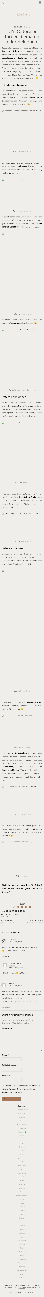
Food (22, 1154)
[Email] (30, 907)
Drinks (22, 1143)
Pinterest (22, 1218)
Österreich (4, 917)
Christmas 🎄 (22, 1132)
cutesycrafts (26, 314)
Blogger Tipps (22, 1124)
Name (5, 1055)
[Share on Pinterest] (16, 911)
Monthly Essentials (22, 1196)
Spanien (22, 1244)
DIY (16, 915)
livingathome (25, 151)
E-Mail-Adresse (9, 1065)
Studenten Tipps (22, 1252)
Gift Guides (22, 1166)
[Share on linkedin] (21, 911)
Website (6, 1075)
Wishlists (22, 1274)
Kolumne (22, 1184)
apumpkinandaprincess (26, 390)
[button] (41, 3)
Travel (22, 1255)
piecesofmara (15, 964)
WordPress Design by (22, 1292)
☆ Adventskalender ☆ (22, 1110)
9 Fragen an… (22, 1113)
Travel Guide (22, 1259)
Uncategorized (22, 1270)
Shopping (22, 1237)
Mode (22, 1192)
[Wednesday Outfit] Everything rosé (11, 922)
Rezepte (22, 1226)
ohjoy (25, 876)
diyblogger (22, 915)
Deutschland (22, 1136)
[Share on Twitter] (13, 911)
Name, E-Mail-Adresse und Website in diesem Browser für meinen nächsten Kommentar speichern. (21, 1089)
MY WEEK (22, 1207)
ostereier (37, 915)
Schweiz (22, 1233)
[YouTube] (22, 907)
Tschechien (22, 1263)
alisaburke (26, 747)
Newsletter (10, 1287)
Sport (22, 1248)
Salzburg (22, 1229)
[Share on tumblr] (19, 911)
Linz (32, 915)
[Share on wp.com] (24, 911)
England (22, 1147)
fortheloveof (25, 814)
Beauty (22, 1121)
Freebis (22, 1162)
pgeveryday (26, 211)
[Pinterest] (18, 907)
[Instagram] (14, 907)
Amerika (22, 1117)
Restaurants (22, 1222)
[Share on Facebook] (10, 911)
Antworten (6, 956)
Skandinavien (22, 1240)
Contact (37, 1285)
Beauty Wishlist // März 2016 (33, 921)
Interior (22, 1181)
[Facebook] (26, 907)
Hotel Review (22, 1173)
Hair (22, 1169)
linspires (12, 984)
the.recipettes (14, 940)
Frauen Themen (22, 1158)
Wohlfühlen (22, 1278)
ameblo (26, 482)
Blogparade (22, 1128)
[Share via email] (7, 911)
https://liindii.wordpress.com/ (25, 1001)
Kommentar (8, 1028)
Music (22, 1203)
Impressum (22, 1289)
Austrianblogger (9, 915)
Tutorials (22, 1267)
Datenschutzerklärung (29, 1287)
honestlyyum (25, 691)
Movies (22, 1199)
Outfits (22, 1214)
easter (28, 915)
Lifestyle (27, 27)
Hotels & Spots (22, 1177)
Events (22, 1151)
